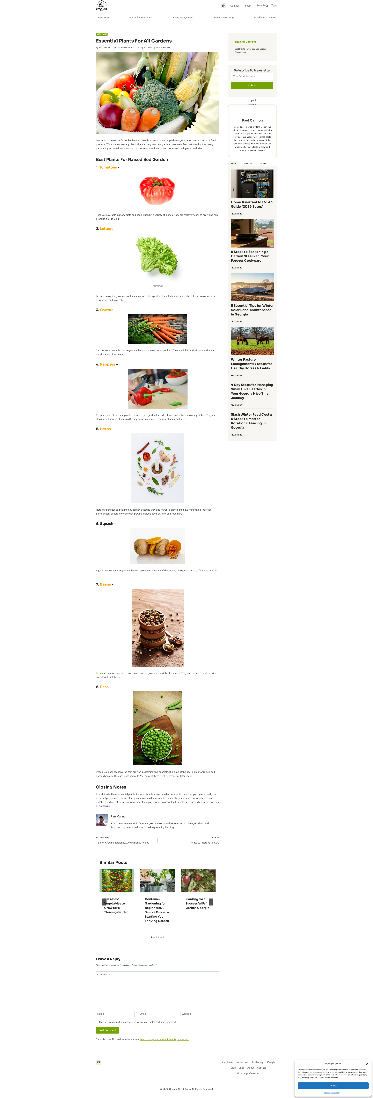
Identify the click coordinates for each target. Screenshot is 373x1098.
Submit (252, 86)
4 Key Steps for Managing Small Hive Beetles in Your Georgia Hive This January (252, 391)
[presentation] (117, 880)
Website (186, 1014)
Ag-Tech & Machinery (141, 17)
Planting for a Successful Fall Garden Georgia (197, 903)
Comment (103, 974)
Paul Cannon (104, 47)
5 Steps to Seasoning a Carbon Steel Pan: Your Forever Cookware (250, 256)
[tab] (151, 937)
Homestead (242, 1062)
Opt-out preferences (331, 1092)
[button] (367, 1063)
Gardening (102, 34)
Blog (233, 1068)
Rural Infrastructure (265, 17)
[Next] (211, 902)
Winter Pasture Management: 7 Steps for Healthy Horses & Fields (251, 364)
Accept (333, 1085)
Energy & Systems (183, 17)
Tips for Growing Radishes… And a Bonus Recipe (122, 840)
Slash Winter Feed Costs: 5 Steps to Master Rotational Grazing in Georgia (251, 421)
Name (101, 1014)
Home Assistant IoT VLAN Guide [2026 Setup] (252, 204)
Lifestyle (270, 1062)
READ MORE (237, 215)
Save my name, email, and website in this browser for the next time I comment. (138, 1022)
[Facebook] (223, 5)
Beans (99, 673)
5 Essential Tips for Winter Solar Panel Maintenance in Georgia (252, 310)
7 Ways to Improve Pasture (204, 840)
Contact (234, 6)
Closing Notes (241, 52)
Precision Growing (223, 17)
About (250, 1068)
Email (143, 1014)
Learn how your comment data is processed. (164, 1039)
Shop (248, 6)
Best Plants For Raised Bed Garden (250, 48)
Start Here (103, 17)
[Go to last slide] (104, 902)
